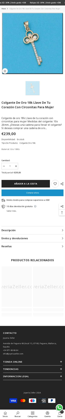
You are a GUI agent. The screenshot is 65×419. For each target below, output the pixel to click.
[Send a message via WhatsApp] (59, 408)
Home (4, 9)
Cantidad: (6, 160)
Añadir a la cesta (25, 183)
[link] (17, 309)
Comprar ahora (32, 193)
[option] (32, 43)
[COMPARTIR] (61, 184)
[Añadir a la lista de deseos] (55, 184)
